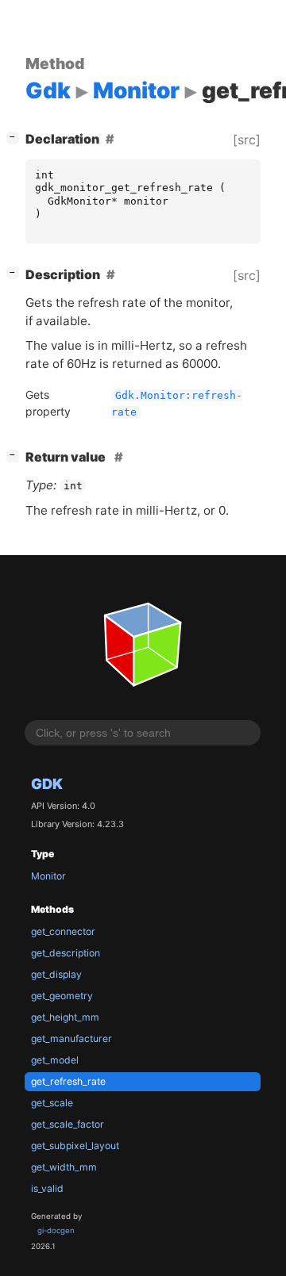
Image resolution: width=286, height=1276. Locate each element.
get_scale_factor (67, 1124)
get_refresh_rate (68, 1081)
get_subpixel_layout (75, 1145)
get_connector (63, 931)
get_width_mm (64, 1167)
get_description (65, 953)
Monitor (48, 876)
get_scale (52, 1103)
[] (15, 137)
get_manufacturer (71, 1038)
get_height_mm (65, 1017)
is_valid (47, 1188)
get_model (55, 1060)
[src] (247, 140)
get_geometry (62, 996)
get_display (56, 974)
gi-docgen (56, 1230)
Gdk (47, 783)
